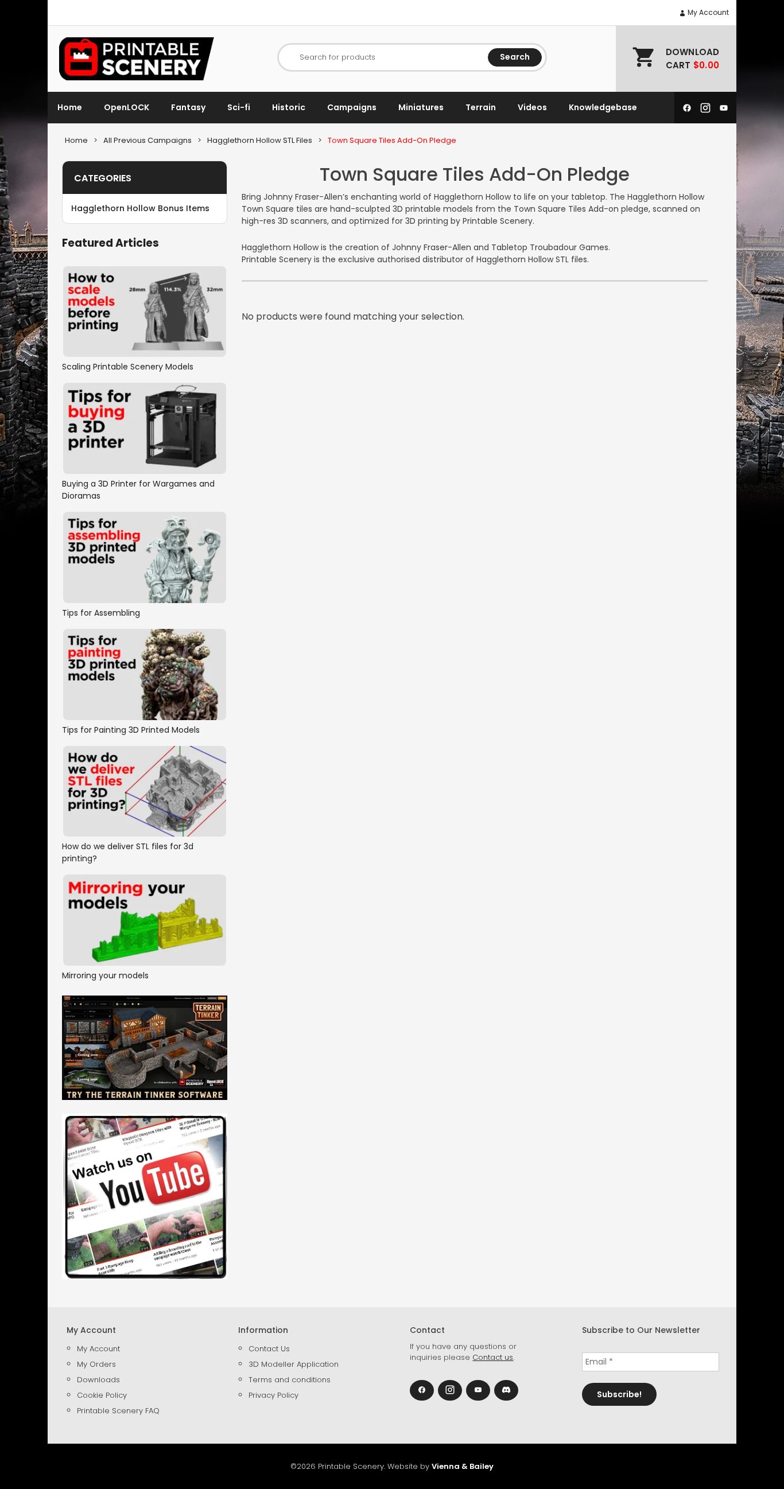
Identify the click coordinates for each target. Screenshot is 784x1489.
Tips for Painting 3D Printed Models (131, 730)
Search (515, 57)
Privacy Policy (273, 1395)
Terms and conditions (290, 1379)
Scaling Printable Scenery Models (127, 366)
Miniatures (421, 107)
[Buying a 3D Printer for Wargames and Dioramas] (144, 428)
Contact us (492, 1357)
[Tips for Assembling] (144, 557)
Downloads (98, 1379)
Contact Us (269, 1348)
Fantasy (188, 107)
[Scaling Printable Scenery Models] (144, 311)
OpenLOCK (126, 107)
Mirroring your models (105, 975)
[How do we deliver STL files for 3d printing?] (144, 791)
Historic (288, 107)
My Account (707, 12)
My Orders (96, 1364)
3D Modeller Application (294, 1364)
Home (69, 107)
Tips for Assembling (101, 613)
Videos (532, 107)
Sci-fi (238, 107)
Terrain (480, 107)
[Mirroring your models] (144, 920)
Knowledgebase (603, 107)
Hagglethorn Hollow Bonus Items (140, 208)
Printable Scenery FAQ (118, 1410)
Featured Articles (110, 243)
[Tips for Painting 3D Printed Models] (144, 674)
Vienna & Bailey (463, 1466)
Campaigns (352, 107)
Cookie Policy (102, 1395)
